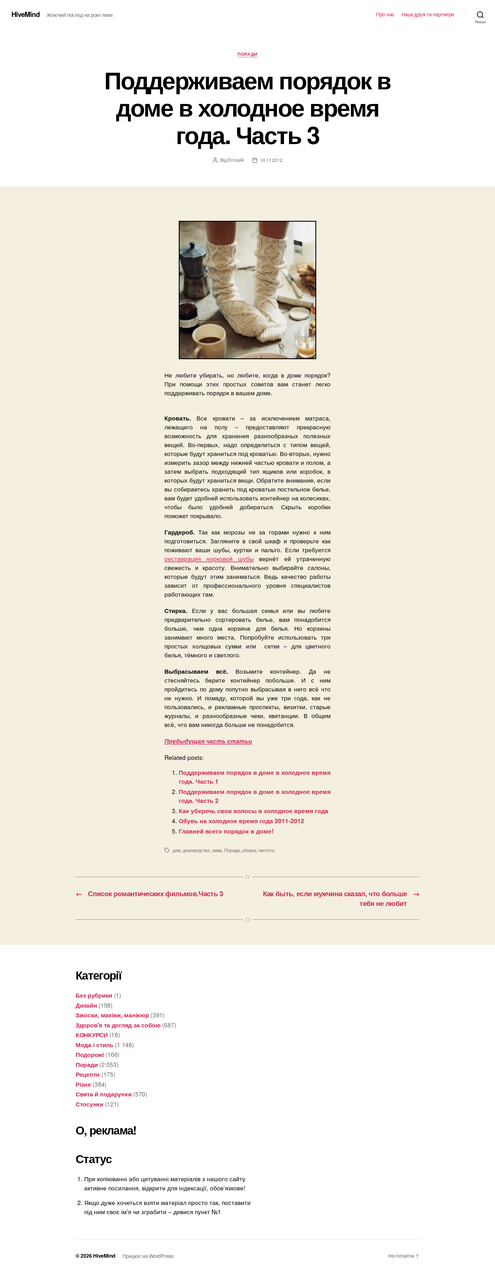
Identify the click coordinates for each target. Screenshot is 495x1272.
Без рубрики (94, 995)
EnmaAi (236, 160)
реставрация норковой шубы (209, 558)
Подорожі (90, 1054)
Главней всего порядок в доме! (226, 831)
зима (217, 850)
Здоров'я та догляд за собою (118, 1025)
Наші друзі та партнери (428, 14)
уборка (249, 850)
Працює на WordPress (148, 1255)
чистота (266, 850)
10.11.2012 (271, 160)
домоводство (196, 850)
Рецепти (88, 1074)
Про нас (385, 14)
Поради (247, 54)
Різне (83, 1084)
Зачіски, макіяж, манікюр (112, 1014)
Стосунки (89, 1104)
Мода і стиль (94, 1044)
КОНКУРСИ (92, 1034)
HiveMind (25, 14)
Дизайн (86, 1005)
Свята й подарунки (103, 1094)
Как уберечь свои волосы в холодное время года (253, 810)
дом (176, 850)
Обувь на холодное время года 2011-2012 (241, 820)
